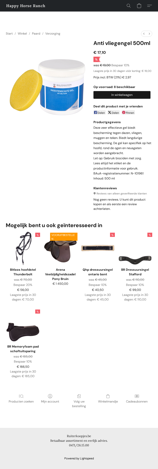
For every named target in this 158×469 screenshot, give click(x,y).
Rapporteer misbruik (79, 452)
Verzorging (52, 34)
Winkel (22, 34)
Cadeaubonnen (137, 401)
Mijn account (50, 401)
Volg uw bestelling (79, 403)
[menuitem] (144, 34)
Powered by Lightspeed (79, 458)
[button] (25, 6)
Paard (36, 34)
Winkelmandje (108, 401)
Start (9, 34)
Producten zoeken (21, 401)
